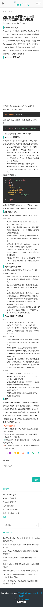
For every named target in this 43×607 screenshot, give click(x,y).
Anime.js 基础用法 (9, 502)
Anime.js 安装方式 (9, 498)
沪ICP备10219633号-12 (31, 593)
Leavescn (25, 599)
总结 (4, 517)
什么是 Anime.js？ (9, 494)
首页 (4, 11)
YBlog (20, 593)
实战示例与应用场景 (10, 509)
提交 (36, 480)
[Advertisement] (21, 81)
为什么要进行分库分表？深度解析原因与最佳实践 (20, 570)
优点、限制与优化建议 (11, 513)
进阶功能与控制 (8, 505)
